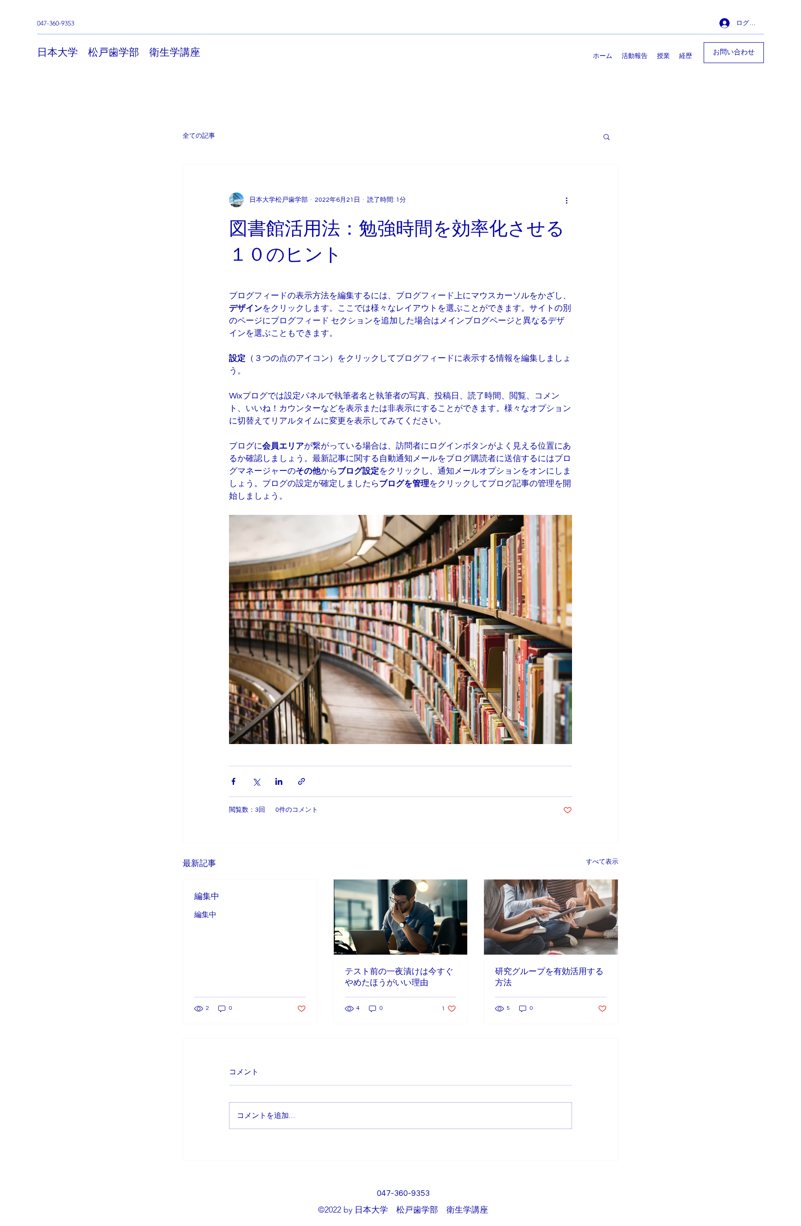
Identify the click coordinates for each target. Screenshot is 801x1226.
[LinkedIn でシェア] (278, 781)
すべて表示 (602, 862)
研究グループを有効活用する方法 (549, 977)
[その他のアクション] (566, 199)
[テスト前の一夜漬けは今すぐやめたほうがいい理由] (401, 917)
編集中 (206, 896)
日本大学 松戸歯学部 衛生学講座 (118, 52)
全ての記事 (199, 136)
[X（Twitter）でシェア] (256, 781)
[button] (606, 136)
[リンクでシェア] (301, 781)
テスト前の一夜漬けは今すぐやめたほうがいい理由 (399, 977)
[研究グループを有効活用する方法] (551, 917)
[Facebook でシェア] (233, 781)
